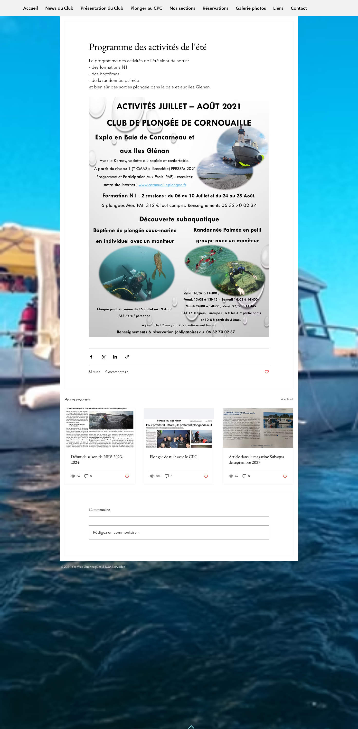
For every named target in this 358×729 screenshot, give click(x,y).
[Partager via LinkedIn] (115, 356)
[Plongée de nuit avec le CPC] (179, 428)
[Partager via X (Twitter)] (103, 356)
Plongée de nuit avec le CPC (174, 456)
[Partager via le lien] (127, 356)
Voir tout (287, 399)
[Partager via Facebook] (91, 356)
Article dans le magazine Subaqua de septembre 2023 (256, 459)
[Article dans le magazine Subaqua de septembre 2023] (258, 428)
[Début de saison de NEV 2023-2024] (100, 428)
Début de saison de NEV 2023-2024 (97, 459)
